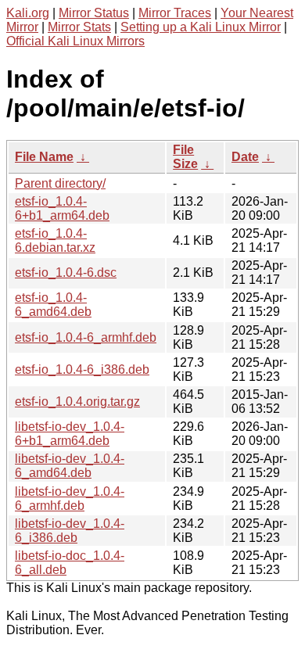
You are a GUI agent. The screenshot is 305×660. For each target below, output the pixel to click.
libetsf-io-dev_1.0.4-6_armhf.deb (69, 498)
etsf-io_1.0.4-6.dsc (66, 272)
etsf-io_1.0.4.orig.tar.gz (77, 401)
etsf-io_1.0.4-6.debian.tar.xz (55, 240)
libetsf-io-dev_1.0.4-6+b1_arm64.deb (69, 433)
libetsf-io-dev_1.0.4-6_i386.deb (69, 530)
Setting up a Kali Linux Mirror (200, 27)
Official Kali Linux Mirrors (75, 41)
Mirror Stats (79, 27)
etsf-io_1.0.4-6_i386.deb (82, 369)
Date (245, 156)
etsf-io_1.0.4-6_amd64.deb (53, 304)
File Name (44, 156)
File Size (185, 156)
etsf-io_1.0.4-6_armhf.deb (85, 337)
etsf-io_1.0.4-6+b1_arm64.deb (62, 208)
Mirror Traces (174, 13)
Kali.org (27, 13)
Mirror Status (94, 13)
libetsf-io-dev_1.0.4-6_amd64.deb (69, 465)
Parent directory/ (60, 183)
